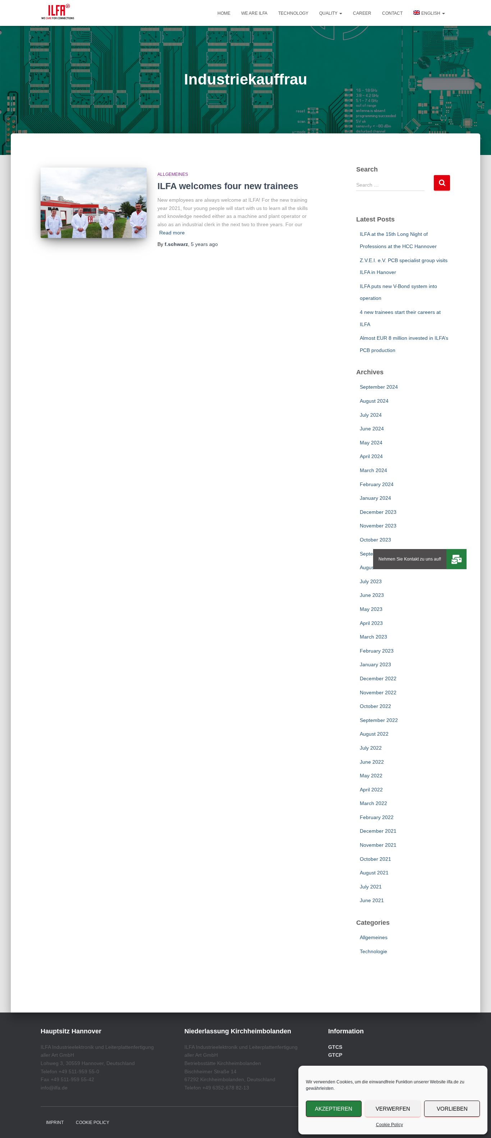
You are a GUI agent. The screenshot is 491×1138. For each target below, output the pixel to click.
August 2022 (374, 734)
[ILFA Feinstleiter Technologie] (57, 13)
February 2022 (377, 817)
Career (362, 13)
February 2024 (377, 484)
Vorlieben (452, 1109)
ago (204, 244)
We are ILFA (254, 13)
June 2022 (372, 762)
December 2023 (378, 512)
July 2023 (371, 581)
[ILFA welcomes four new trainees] (94, 203)
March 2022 (373, 803)
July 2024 (371, 415)
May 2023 (371, 609)
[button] (340, 13)
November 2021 (378, 845)
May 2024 (371, 442)
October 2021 (375, 859)
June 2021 (372, 900)
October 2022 (375, 706)
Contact (392, 13)
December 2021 (378, 831)
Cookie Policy (389, 1124)
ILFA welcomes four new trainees (227, 186)
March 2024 (373, 470)
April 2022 (371, 789)
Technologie (373, 951)
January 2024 (375, 498)
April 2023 (371, 623)
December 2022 (378, 678)
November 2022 (378, 692)
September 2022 (379, 720)
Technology (293, 13)
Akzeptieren (333, 1109)
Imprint (55, 1122)
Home (223, 13)
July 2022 (371, 748)
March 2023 (373, 637)
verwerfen (393, 1109)
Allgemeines (172, 174)
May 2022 (371, 775)
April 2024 (371, 456)
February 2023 (377, 651)
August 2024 (374, 401)
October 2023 (375, 540)
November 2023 (378, 526)
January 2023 (375, 664)
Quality (329, 13)
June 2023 (372, 595)
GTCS (335, 1047)
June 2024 (372, 428)
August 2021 (374, 873)
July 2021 (371, 887)
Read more (172, 233)
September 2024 (379, 387)
